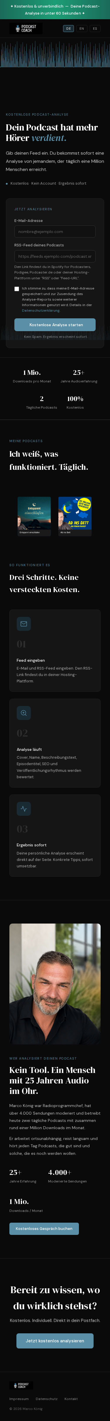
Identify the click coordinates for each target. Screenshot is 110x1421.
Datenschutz (46, 1399)
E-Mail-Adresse (28, 220)
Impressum (19, 1399)
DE (68, 29)
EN (81, 29)
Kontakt (71, 1399)
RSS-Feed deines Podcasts (39, 245)
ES (95, 29)
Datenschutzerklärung (41, 310)
